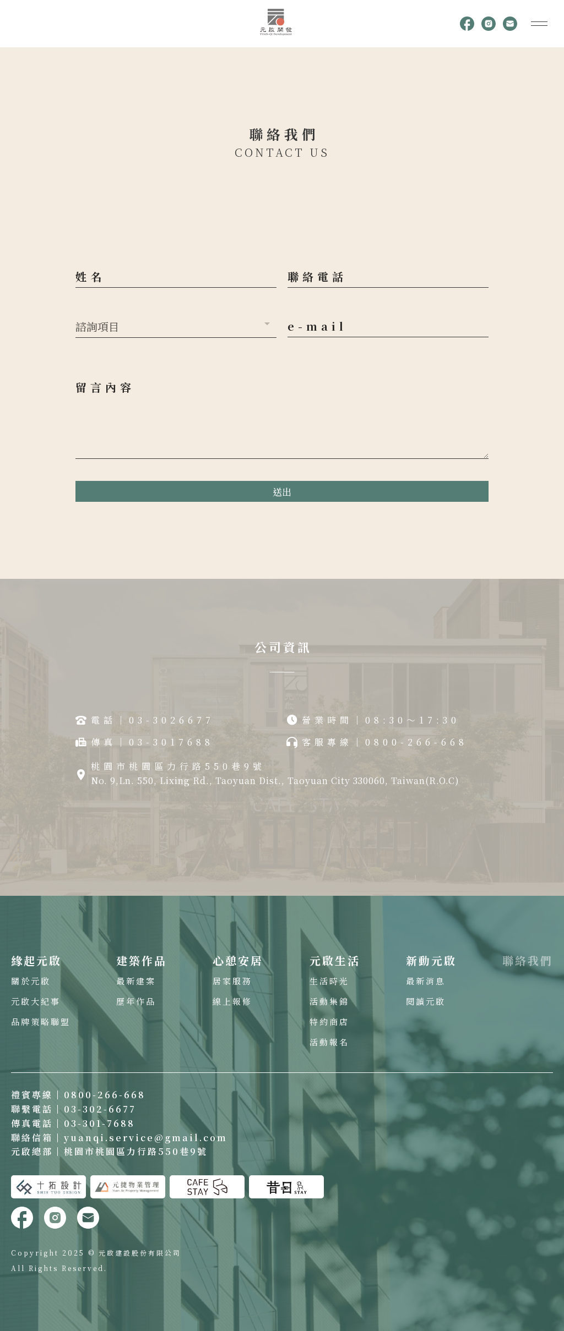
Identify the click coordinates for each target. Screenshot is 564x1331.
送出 (282, 492)
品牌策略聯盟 (40, 1021)
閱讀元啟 (426, 1001)
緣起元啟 (36, 960)
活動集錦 (329, 1001)
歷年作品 (136, 1001)
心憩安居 (238, 960)
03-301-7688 (99, 1123)
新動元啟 (431, 960)
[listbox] (175, 324)
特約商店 (329, 1021)
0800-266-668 (104, 1094)
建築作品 (141, 960)
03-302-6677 (100, 1109)
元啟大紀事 (36, 1001)
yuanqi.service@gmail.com (145, 1137)
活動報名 (329, 1042)
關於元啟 (31, 981)
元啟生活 (335, 960)
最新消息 (426, 981)
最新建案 (136, 981)
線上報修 (232, 1001)
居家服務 (232, 981)
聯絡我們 (527, 960)
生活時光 (329, 981)
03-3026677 (171, 720)
